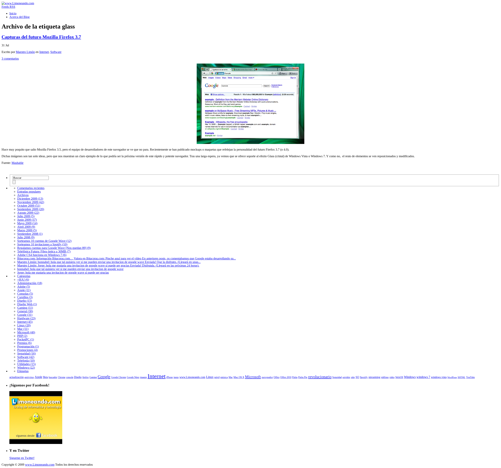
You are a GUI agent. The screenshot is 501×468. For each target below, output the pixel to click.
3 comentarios (10, 58)
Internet (44, 52)
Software (55, 52)
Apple (38, 377)
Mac (231, 377)
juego (176, 377)
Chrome (61, 377)
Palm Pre (302, 377)
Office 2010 (285, 377)
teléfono (385, 377)
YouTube (470, 377)
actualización (16, 377)
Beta (45, 377)
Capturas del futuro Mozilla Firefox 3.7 (41, 37)
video (392, 377)
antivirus (29, 377)
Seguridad (337, 377)
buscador (53, 377)
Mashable (17, 162)
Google (104, 376)
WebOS (399, 377)
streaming (374, 377)
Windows (410, 377)
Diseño (78, 377)
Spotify (364, 377)
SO (357, 377)
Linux (210, 377)
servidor (346, 377)
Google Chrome (118, 377)
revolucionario (320, 377)
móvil (217, 377)
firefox (85, 377)
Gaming (93, 377)
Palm (294, 377)
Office (276, 377)
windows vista (439, 377)
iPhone (169, 377)
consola (69, 377)
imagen (143, 377)
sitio (353, 377)
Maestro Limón (25, 52)
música (224, 377)
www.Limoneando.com (192, 377)
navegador (267, 377)
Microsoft (253, 377)
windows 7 (423, 377)
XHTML (461, 377)
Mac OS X (238, 377)
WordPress (452, 377)
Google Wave (133, 377)
